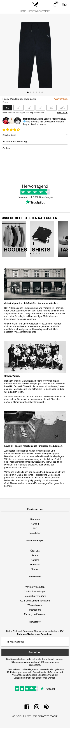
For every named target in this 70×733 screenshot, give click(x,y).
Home (23, 11)
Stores (35, 555)
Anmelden (34, 652)
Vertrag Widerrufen (35, 586)
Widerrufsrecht (35, 605)
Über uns (35, 550)
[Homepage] (35, 4)
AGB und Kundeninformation (35, 600)
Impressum (35, 609)
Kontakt (35, 523)
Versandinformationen (24, 677)
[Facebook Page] (26, 706)
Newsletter (34, 533)
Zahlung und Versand (35, 614)
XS (7, 107)
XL (51, 107)
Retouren (35, 519)
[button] (11, 129)
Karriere (35, 559)
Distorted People (47, 716)
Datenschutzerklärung (35, 596)
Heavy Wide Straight (39, 11)
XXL (62, 107)
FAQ (35, 528)
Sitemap (35, 569)
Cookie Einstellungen (35, 591)
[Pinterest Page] (46, 706)
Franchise (35, 564)
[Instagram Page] (36, 706)
